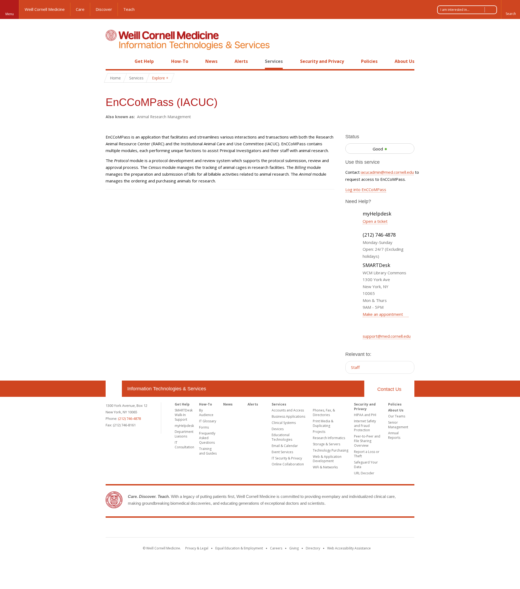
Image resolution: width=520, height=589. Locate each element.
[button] (510, 9)
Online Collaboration (288, 464)
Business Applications (288, 416)
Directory (313, 548)
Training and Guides (208, 451)
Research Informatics (329, 438)
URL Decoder (364, 473)
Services (274, 61)
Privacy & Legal (196, 548)
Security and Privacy (322, 61)
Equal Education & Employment (239, 548)
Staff (355, 367)
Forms (204, 427)
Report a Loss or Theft (366, 454)
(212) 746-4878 (129, 418)
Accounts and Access (288, 410)
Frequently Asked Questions (207, 438)
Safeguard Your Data (366, 464)
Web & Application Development (327, 459)
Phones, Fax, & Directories (324, 412)
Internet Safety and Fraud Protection (365, 426)
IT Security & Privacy (287, 458)
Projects (319, 431)
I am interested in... (454, 9)
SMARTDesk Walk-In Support (184, 415)
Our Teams (396, 416)
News (211, 61)
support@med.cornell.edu (387, 336)
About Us (404, 61)
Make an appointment (383, 314)
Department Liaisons (184, 434)
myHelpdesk (184, 425)
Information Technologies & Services (166, 388)
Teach (129, 9)
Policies (369, 61)
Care (80, 9)
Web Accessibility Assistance (349, 548)
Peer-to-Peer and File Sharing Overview (367, 441)
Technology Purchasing (330, 450)
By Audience (206, 412)
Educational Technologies (282, 437)
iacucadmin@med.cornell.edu (387, 172)
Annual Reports (394, 435)
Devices (278, 429)
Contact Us (389, 389)
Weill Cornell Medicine (45, 9)
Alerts (241, 61)
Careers (276, 548)
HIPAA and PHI (365, 415)
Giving (294, 548)
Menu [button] (9, 14)
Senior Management (398, 424)
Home (111, 61)
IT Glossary (207, 421)
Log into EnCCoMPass (365, 189)
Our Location (114, 389)
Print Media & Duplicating (323, 423)
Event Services (282, 452)
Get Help (144, 61)
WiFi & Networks (325, 467)
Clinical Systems (284, 422)
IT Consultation (184, 444)
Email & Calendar (285, 445)
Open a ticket (375, 221)
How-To (179, 61)
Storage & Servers (326, 444)
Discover (104, 9)
